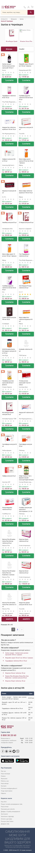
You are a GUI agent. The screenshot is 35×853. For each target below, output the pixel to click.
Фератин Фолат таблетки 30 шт (15, 673)
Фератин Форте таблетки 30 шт (15, 681)
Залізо (22, 19)
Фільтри (9, 49)
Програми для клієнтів (7, 809)
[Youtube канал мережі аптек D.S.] (10, 751)
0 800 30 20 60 (8, 735)
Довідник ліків (5, 824)
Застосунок (4, 814)
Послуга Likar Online (7, 821)
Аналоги (9, 619)
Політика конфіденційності (9, 788)
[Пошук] (31, 12)
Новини (3, 776)
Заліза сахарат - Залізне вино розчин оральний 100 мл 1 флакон (16, 653)
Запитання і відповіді (7, 816)
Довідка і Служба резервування (10, 811)
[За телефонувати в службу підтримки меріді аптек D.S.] (25, 8)
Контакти (3, 786)
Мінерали (14, 19)
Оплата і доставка (6, 819)
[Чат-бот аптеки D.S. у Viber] (18, 751)
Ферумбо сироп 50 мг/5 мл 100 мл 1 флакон (19, 658)
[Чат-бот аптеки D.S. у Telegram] (14, 751)
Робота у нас (5, 781)
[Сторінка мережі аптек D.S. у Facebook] (3, 751)
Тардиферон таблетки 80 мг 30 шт (16, 661)
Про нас (3, 771)
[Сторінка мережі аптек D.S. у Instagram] (6, 751)
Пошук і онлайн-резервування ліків (11, 804)
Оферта (3, 793)
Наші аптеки (4, 806)
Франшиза (4, 778)
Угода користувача (6, 791)
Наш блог (4, 801)
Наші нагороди (5, 773)
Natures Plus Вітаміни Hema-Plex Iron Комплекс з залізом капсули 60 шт (17, 677)
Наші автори (4, 783)
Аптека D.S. (4, 19)
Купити (10, 80)
